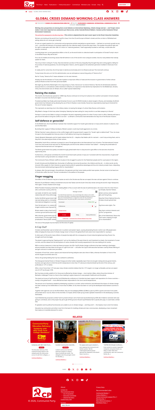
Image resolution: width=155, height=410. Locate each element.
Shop (99, 5)
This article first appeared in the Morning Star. (49, 35)
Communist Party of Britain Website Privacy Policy (80, 218)
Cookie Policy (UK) (66, 399)
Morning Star (100, 399)
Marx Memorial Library (103, 401)
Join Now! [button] (122, 5)
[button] (96, 191)
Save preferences (91, 215)
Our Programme (68, 394)
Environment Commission (86, 23)
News (46, 5)
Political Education (64, 5)
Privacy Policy (100, 387)
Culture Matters (101, 395)
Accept (64, 215)
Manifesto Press (101, 403)
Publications (53, 5)
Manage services (62, 210)
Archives (63, 403)
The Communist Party (67, 392)
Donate (94, 5)
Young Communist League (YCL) (106, 397)
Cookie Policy (66, 218)
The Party (39, 5)
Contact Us (64, 390)
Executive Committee (69, 396)
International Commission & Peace (106, 23)
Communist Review (102, 393)
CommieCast (76, 5)
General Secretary (68, 397)
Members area (85, 5)
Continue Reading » (37, 358)
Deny (77, 215)
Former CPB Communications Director (57, 23)
